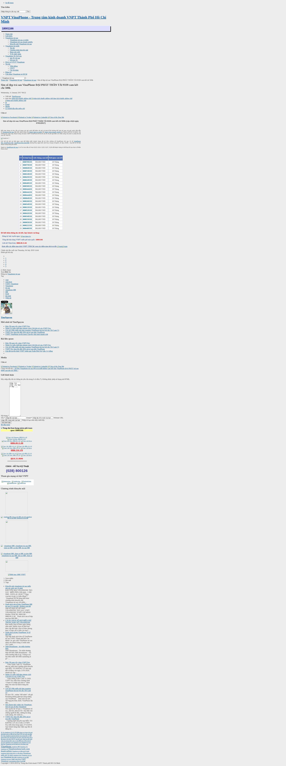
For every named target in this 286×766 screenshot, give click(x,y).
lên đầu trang (5, 425)
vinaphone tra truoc (6, 759)
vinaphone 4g (4, 749)
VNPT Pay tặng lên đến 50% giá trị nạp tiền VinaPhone (25, 332)
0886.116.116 (17, 450)
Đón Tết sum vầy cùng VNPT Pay (17, 326)
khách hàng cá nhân (35, 132)
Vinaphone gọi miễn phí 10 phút (20, 751)
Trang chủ (4, 80)
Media (7, 106)
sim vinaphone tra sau (25, 742)
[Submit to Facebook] (9, 117)
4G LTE (14, 732)
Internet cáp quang (21, 736)
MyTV (14, 739)
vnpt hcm (8, 282)
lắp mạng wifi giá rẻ (6, 739)
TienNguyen (16, 96)
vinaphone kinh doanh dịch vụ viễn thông (12, 753)
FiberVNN (20, 734)
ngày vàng (23, 739)
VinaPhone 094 (8, 143)
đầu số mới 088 (21, 761)
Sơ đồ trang (9, 3)
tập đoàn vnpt (24, 744)
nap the (18, 739)
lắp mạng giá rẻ (28, 737)
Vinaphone (9, 286)
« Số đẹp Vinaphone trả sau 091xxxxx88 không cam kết (33, 368)
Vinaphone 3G (24, 747)
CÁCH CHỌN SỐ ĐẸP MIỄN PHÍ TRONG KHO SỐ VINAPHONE (18, 621)
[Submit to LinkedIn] (40, 117)
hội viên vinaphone (6, 736)
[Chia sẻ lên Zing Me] (56, 117)
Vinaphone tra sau (10, 757)
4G (11, 732)
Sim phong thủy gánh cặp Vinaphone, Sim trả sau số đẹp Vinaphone (18, 706)
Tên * (3, 418)
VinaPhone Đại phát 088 (21, 143)
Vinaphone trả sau (15, 80)
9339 (7, 294)
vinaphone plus (17, 755)
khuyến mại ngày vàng (18, 737)
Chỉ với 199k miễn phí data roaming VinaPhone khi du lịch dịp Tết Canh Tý (32, 330)
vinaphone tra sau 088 (23, 757)
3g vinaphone (6, 732)
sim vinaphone (15, 742)
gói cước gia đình (27, 734)
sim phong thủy (8, 741)
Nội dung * (5, 416)
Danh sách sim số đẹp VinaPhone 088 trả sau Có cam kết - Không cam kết (18, 605)
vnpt (6, 280)
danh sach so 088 (8, 734)
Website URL (58, 418)
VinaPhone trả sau (12, 147)
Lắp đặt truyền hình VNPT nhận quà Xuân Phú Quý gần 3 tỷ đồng (29, 351)
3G (2, 732)
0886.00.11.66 (17, 443)
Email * (29, 418)
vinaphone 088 (10, 290)
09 (12, 458)
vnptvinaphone (13, 761)
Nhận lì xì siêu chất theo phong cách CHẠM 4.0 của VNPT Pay (28, 328)
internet (13, 736)
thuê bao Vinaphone (6, 744)
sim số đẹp (24, 741)
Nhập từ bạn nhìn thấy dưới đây (33, 420)
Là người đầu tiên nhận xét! (15, 108)
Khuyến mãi (8, 737)
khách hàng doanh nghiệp (53, 132)
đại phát (8, 296)
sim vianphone (7, 742)
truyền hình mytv (16, 744)
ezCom (15, 734)
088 (6, 292)
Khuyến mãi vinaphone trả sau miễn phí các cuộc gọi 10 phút (18, 587)
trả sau (7, 288)
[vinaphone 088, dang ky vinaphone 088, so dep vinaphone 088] (17, 548)
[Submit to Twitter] (24, 117)
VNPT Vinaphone (11, 284)
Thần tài (8, 298)
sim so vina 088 (16, 741)
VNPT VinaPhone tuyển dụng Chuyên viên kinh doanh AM (26, 334)
